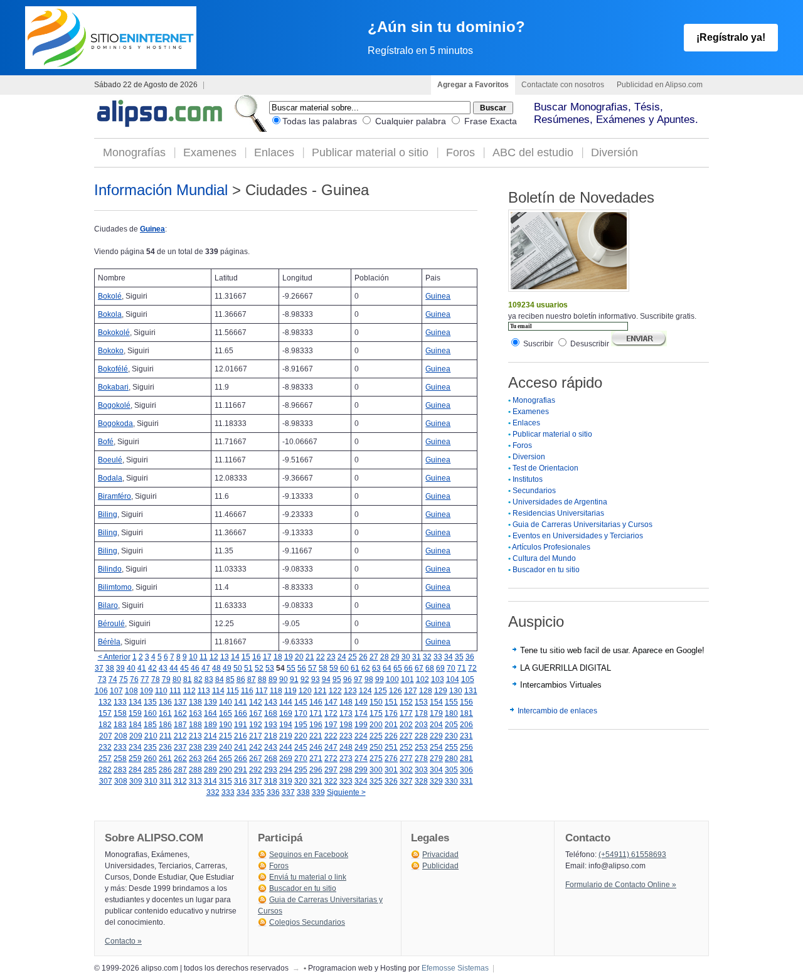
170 (300, 713)
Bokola (110, 314)
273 (346, 758)
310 (150, 781)
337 (288, 792)
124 (365, 690)
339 (318, 792)
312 (180, 781)
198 (346, 724)
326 (391, 781)
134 (135, 702)
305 (451, 769)
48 (216, 668)
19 (288, 656)
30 (406, 656)
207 (105, 736)
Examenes (210, 152)
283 (120, 769)
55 (291, 668)
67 (419, 668)
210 (150, 736)
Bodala (110, 478)
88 (262, 679)
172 (331, 713)
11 (203, 656)
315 (225, 781)
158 (120, 713)
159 (135, 713)
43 (163, 668)
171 (315, 713)
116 (247, 690)
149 (361, 702)
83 (209, 679)
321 (315, 781)
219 (285, 736)
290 (225, 769)
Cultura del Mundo (544, 558)
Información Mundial (161, 189)
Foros (460, 152)
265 (225, 758)
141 (240, 702)
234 (135, 747)
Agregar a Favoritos (473, 84)
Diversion (529, 456)
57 (312, 668)
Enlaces (274, 152)
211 (165, 736)
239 (210, 747)
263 (195, 758)
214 (210, 736)
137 (180, 702)
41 (141, 668)
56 (301, 668)
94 (326, 679)
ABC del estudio (532, 152)
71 (461, 668)
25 (352, 656)
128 (425, 690)
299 (361, 769)
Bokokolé (114, 332)
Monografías (134, 152)
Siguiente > (346, 792)
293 (270, 769)
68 (429, 668)
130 (455, 690)
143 (270, 702)
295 (300, 769)
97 (358, 679)
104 (452, 679)
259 (135, 758)
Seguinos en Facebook (308, 854)
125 (380, 690)
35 (459, 656)
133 (120, 702)
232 (105, 747)
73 (102, 679)
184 (135, 724)
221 (315, 736)
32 (427, 656)
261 (165, 758)
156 (466, 702)
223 (346, 736)
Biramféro (114, 496)
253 (421, 747)
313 (195, 781)
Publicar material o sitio (370, 152)
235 (150, 747)
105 (467, 679)
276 (391, 758)
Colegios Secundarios (307, 922)
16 (256, 656)
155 (451, 702)
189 (210, 724)
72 (472, 668)
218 (270, 736)
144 (285, 702)
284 (135, 769)
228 (421, 736)
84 (219, 679)
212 (180, 736)
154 (436, 702)
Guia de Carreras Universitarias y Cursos (582, 524)
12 (214, 656)
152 (406, 702)
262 (180, 758)
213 (195, 736)
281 (466, 758)
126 (395, 690)
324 (361, 781)
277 (406, 758)
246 (315, 747)
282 (105, 769)
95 (336, 679)
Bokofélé (113, 369)
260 (150, 758)
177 (406, 713)
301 (391, 769)
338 (303, 792)
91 (294, 679)
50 (237, 668)
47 (205, 668)
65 (397, 668)
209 (135, 736)
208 (120, 736)
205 (451, 724)
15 (246, 656)
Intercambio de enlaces (557, 710)
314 (210, 781)
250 (376, 747)
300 (376, 769)
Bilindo (110, 569)
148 (346, 702)
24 (342, 656)
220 (300, 736)
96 (347, 679)
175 (376, 713)
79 (166, 679)
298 (346, 769)
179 (436, 713)
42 (152, 668)
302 (406, 769)
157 (105, 713)
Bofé (106, 441)
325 (376, 781)
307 (105, 781)
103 (437, 679)
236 (165, 747)
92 (304, 679)
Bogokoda (115, 423)
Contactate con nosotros (562, 84)
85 (230, 679)
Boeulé (110, 459)
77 (145, 679)
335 (258, 792)
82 (198, 679)
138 (195, 702)
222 (331, 736)
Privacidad (440, 854)
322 (331, 781)
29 (395, 656)
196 (315, 724)
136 (165, 702)
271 (315, 758)
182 (105, 724)
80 (177, 679)
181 (466, 713)
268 (270, 758)
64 (387, 668)
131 (470, 690)
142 (255, 702)
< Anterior (114, 656)
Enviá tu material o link (307, 877)
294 (285, 769)
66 (408, 668)
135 (150, 702)
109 (146, 690)
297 (331, 769)
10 (193, 656)
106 (101, 690)
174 (361, 713)
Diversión (614, 152)
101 (407, 679)
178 (421, 713)
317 (255, 781)
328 (421, 781)
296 (315, 769)
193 (270, 724)
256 (466, 747)
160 (150, 713)
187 (180, 724)
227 (406, 736)
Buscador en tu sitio (546, 569)
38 (109, 668)
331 (466, 781)
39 (120, 668)
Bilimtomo (115, 587)
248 (346, 747)
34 (448, 656)
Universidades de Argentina (560, 502)
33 (437, 656)
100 (392, 679)
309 (135, 781)
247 (331, 747)
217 (255, 736)
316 (240, 781)
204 (436, 724)
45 (184, 668)
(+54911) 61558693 (632, 854)
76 (134, 679)
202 (406, 724)
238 (195, 747)
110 (161, 690)
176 (391, 713)
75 (123, 679)
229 (436, 736)
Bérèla (109, 641)
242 (255, 747)
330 (451, 781)
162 (180, 713)
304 (436, 769)
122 (335, 690)
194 (285, 724)
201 (391, 724)
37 (99, 668)
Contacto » (123, 941)
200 (376, 724)
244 (285, 747)
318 (270, 781)
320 (300, 781)
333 (228, 792)
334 (243, 792)
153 (421, 702)
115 (232, 690)
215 (225, 736)
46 (195, 668)
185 (150, 724)
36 (469, 656)
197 (331, 724)
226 (391, 736)
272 (331, 758)
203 (421, 724)
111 (175, 690)
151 (391, 702)
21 (310, 656)
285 (150, 769)
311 (165, 781)
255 (451, 747)
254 (436, 747)
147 (331, 702)
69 (440, 668)
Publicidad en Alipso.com (660, 84)
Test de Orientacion (545, 468)
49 (227, 668)
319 (285, 781)
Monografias (534, 400)
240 (225, 747)
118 (276, 690)
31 (416, 656)
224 (361, 736)
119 (290, 690)
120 (305, 690)
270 (300, 758)
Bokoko (111, 350)
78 (155, 679)
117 (261, 690)
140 (225, 702)
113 (204, 690)
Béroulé (111, 623)
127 (410, 690)
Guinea (152, 229)
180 (451, 713)
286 (165, 769)
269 (285, 758)
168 (270, 713)
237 (180, 747)
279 (436, 758)
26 (363, 656)
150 (376, 702)
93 (315, 679)
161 (165, 713)
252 (406, 747)
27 (374, 656)
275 (376, 758)
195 (300, 724)
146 (315, 702)
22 (320, 656)
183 (120, 724)
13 (224, 656)
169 (285, 713)
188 (195, 724)
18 (278, 656)
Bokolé (110, 296)
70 (451, 668)
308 (120, 781)
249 (361, 747)
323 (346, 781)
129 (440, 690)
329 (436, 781)
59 (333, 668)
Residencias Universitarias (558, 513)
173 (346, 713)
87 (251, 679)
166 (240, 713)
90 (283, 679)
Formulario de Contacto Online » (620, 884)
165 (225, 713)
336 (273, 792)
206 (466, 724)
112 (189, 690)
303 (421, 769)
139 (210, 702)
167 (255, 713)
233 (120, 747)
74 (113, 679)
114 (218, 690)
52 (259, 668)
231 (466, 736)
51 (248, 668)
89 (273, 679)
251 (391, 747)
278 (421, 758)
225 (376, 736)
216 (240, 736)
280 (451, 758)
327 (406, 781)
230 (451, 736)
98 (368, 679)
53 (269, 668)
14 (235, 656)
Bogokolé (114, 405)
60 (344, 668)
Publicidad (440, 865)
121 (320, 690)
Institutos (528, 479)
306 (466, 769)
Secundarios (534, 490)
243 (270, 747)
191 (240, 724)
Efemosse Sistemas (455, 968)
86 (241, 679)
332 (213, 792)
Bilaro (108, 605)
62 (365, 668)
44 (173, 668)
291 (240, 769)
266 (240, 758)
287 (180, 769)
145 (300, 702)
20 (299, 656)
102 (422, 679)
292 (255, 769)
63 (376, 668)
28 (384, 656)
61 (355, 668)
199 (361, 724)
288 (195, 769)
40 (131, 668)
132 (105, 702)
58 (323, 668)
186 (165, 724)
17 (267, 656)
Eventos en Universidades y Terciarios (578, 535)
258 (120, 758)
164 (210, 713)
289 (210, 769)
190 (225, 724)
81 (187, 679)
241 (240, 747)
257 (105, 758)
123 (350, 690)
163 (195, 713)
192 (255, 724)
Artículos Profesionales (551, 547)
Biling (107, 514)
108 (131, 690)
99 (379, 679)
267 (255, 758)
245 (300, 747)
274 (361, 758)
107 (116, 690)
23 (331, 656)
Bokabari (113, 387)
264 (210, 758)
